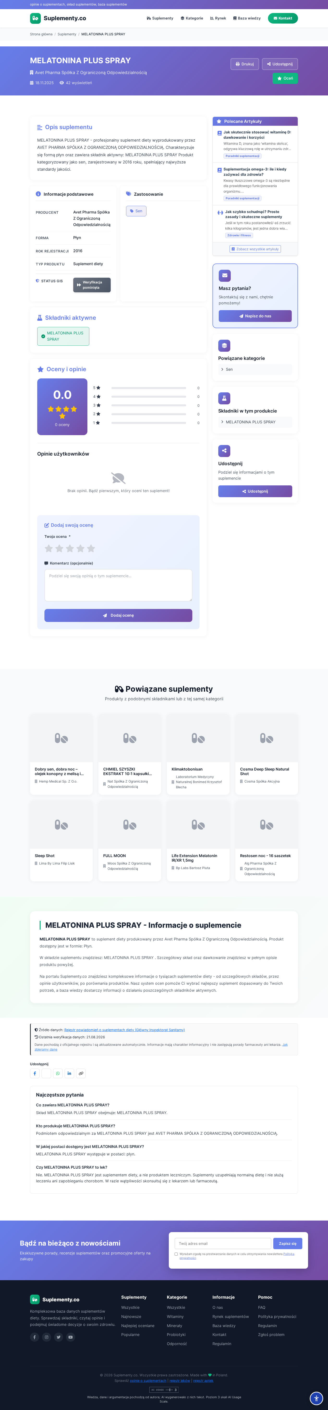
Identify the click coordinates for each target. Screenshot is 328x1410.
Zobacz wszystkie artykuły (257, 249)
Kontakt (285, 18)
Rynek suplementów (231, 1316)
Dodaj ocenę (122, 615)
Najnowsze (131, 1316)
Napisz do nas (258, 315)
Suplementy (162, 18)
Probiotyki (176, 1334)
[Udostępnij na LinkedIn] (69, 1073)
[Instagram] (46, 1337)
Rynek (220, 18)
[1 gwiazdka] (48, 548)
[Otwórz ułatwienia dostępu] (316, 1398)
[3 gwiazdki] (70, 548)
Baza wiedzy (249, 18)
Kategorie (194, 18)
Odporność (177, 1343)
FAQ (261, 1307)
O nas (218, 1307)
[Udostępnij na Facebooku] (35, 1073)
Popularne (130, 1334)
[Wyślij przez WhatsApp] (58, 1073)
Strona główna (41, 34)
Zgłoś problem (271, 1334)
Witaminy (175, 1316)
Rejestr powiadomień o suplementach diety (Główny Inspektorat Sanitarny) (124, 1030)
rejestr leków (180, 1381)
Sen (138, 210)
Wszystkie (130, 1307)
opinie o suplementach (148, 1381)
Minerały (174, 1325)
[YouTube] (70, 1337)
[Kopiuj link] (81, 1073)
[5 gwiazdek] (91, 548)
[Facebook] (34, 1337)
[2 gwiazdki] (59, 548)
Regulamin (222, 1343)
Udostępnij (258, 491)
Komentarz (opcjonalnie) (71, 563)
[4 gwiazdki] (80, 548)
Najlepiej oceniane (137, 1325)
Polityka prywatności (277, 1316)
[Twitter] (58, 1337)
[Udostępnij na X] (46, 1073)
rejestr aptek (203, 1381)
